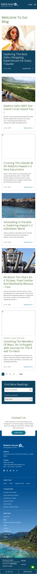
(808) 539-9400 (8, 462)
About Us (6, 517)
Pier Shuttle (7, 504)
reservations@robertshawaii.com (14, 464)
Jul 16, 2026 (7, 187)
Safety (5, 537)
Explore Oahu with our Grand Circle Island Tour (18, 109)
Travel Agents (7, 534)
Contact (6, 460)
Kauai (28, 483)
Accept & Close (7, 566)
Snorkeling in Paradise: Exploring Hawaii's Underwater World (18, 225)
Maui (11, 483)
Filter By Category (11, 395)
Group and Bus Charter (10, 495)
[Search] (30, 390)
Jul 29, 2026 (7, 68)
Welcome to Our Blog (15, 19)
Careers (6, 528)
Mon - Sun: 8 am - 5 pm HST (12, 467)
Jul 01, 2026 (7, 305)
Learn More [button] (19, 433)
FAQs (5, 525)
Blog (4, 519)
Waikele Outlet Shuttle (10, 507)
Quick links (7, 513)
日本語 (30, 5)
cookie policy (13, 563)
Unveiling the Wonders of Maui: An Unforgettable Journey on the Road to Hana (18, 346)
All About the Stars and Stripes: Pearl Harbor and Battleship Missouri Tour (18, 282)
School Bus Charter (9, 498)
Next (21, 374)
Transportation (8, 489)
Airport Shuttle (8, 501)
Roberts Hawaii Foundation (12, 522)
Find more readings (16, 384)
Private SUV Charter (10, 492)
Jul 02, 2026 (7, 242)
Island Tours (7, 480)
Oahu (5, 483)
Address (6, 452)
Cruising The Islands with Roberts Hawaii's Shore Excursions (18, 166)
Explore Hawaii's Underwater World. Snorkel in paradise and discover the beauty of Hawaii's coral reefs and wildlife (18, 235)
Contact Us (18, 417)
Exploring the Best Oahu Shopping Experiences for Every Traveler (17, 59)
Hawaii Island (19, 483)
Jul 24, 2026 (7, 128)
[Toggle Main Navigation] (35, 4)
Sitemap (23, 560)
